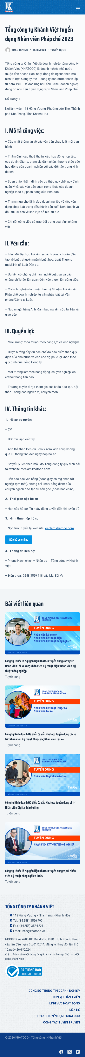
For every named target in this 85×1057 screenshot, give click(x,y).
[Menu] (78, 7)
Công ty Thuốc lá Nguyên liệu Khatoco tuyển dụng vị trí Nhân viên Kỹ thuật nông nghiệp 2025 (40, 873)
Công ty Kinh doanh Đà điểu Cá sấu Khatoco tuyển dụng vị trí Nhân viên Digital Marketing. (40, 805)
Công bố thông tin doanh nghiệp (54, 990)
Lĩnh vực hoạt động (64, 1003)
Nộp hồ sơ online (18, 539)
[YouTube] (78, 1052)
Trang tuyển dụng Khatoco (58, 1016)
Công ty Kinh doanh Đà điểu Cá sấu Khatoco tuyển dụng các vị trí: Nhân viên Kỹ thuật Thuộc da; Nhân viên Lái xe (40, 737)
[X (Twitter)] (69, 1052)
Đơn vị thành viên (66, 997)
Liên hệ (74, 1009)
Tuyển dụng (58, 50)
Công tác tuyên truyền (61, 1022)
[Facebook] (61, 1052)
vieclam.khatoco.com (59, 528)
